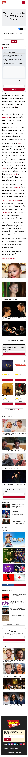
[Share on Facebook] (19, 29)
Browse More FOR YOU (13, 624)
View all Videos (5, 527)
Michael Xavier (18, 164)
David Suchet (16, 200)
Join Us (20, 747)
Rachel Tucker (16, 187)
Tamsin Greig (17, 224)
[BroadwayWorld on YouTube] (24, 744)
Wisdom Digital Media (17, 751)
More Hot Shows (8, 584)
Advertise (8, 747)
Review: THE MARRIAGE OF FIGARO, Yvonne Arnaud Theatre (12, 60)
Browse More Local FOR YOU (16, 340)
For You (8, 261)
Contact (16, 747)
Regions (12, 748)
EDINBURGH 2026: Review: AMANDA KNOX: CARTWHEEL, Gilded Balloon (12, 51)
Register (16, 2)
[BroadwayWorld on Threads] (21, 744)
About (12, 747)
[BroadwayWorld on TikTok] (18, 744)
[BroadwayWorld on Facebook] (9, 744)
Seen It (7, 377)
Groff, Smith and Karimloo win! (13, 257)
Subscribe (14, 497)
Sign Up (14, 41)
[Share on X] (21, 29)
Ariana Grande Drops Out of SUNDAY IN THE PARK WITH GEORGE (13, 661)
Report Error (21, 748)
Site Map (16, 748)
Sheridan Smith (6, 132)
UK (8, 2)
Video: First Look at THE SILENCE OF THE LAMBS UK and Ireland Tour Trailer (12, 64)
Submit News (6, 748)
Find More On (13, 409)
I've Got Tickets (7, 380)
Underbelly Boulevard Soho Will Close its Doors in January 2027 (13, 690)
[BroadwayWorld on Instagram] (12, 744)
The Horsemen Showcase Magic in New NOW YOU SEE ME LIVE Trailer (18, 516)
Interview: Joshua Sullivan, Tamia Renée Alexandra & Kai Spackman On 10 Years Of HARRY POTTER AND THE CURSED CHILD (13, 706)
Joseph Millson (15, 205)
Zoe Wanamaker (6, 200)
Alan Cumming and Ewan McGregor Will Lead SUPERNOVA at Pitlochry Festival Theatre (14, 675)
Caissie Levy (14, 174)
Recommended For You (7, 590)
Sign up (14, 640)
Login (20, 2)
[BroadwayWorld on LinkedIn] (15, 744)
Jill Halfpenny (15, 106)
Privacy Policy (17, 752)
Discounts (20, 584)
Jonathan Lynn (6, 212)
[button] (23, 2)
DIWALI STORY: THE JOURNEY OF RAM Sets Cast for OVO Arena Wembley (13, 56)
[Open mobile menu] (26, 2)
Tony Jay (19, 211)
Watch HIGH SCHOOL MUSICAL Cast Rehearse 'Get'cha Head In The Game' (18, 506)
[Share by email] (24, 29)
